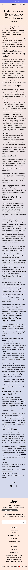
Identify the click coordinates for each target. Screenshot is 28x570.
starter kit (18, 456)
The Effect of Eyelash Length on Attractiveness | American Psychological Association (13, 475)
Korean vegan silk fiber (20, 147)
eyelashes (9, 434)
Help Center (14, 546)
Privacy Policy (14, 544)
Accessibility (14, 552)
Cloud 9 (4, 340)
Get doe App (14, 538)
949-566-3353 (14, 561)
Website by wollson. (14, 568)
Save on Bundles (14, 530)
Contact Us (14, 549)
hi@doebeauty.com (14, 559)
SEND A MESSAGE (9, 510)
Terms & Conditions (14, 541)
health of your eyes (17, 93)
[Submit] (22, 522)
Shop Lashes (14, 527)
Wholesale (14, 532)
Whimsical (9, 401)
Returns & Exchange (14, 535)
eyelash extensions (7, 205)
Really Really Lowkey (14, 338)
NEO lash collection (7, 367)
